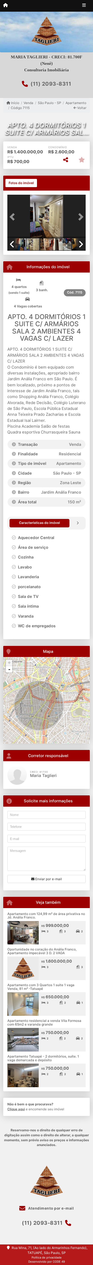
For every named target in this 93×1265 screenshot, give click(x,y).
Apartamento (76, 103)
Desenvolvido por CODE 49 (46, 1261)
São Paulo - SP (49, 103)
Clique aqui (16, 1109)
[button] (13, 217)
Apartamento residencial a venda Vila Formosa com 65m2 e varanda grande (44, 1022)
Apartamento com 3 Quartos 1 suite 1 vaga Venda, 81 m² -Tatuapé (40, 987)
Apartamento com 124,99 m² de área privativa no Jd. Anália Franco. (46, 916)
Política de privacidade (47, 1257)
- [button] (9, 669)
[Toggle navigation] (84, 6)
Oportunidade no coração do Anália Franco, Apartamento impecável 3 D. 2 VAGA (42, 951)
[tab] (21, 183)
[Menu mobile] (5, 6)
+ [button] (9, 662)
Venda (28, 103)
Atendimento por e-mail (50, 1208)
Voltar (81, 108)
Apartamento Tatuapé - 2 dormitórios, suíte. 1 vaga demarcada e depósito (43, 1058)
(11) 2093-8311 (50, 84)
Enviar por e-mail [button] (48, 879)
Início (14, 103)
